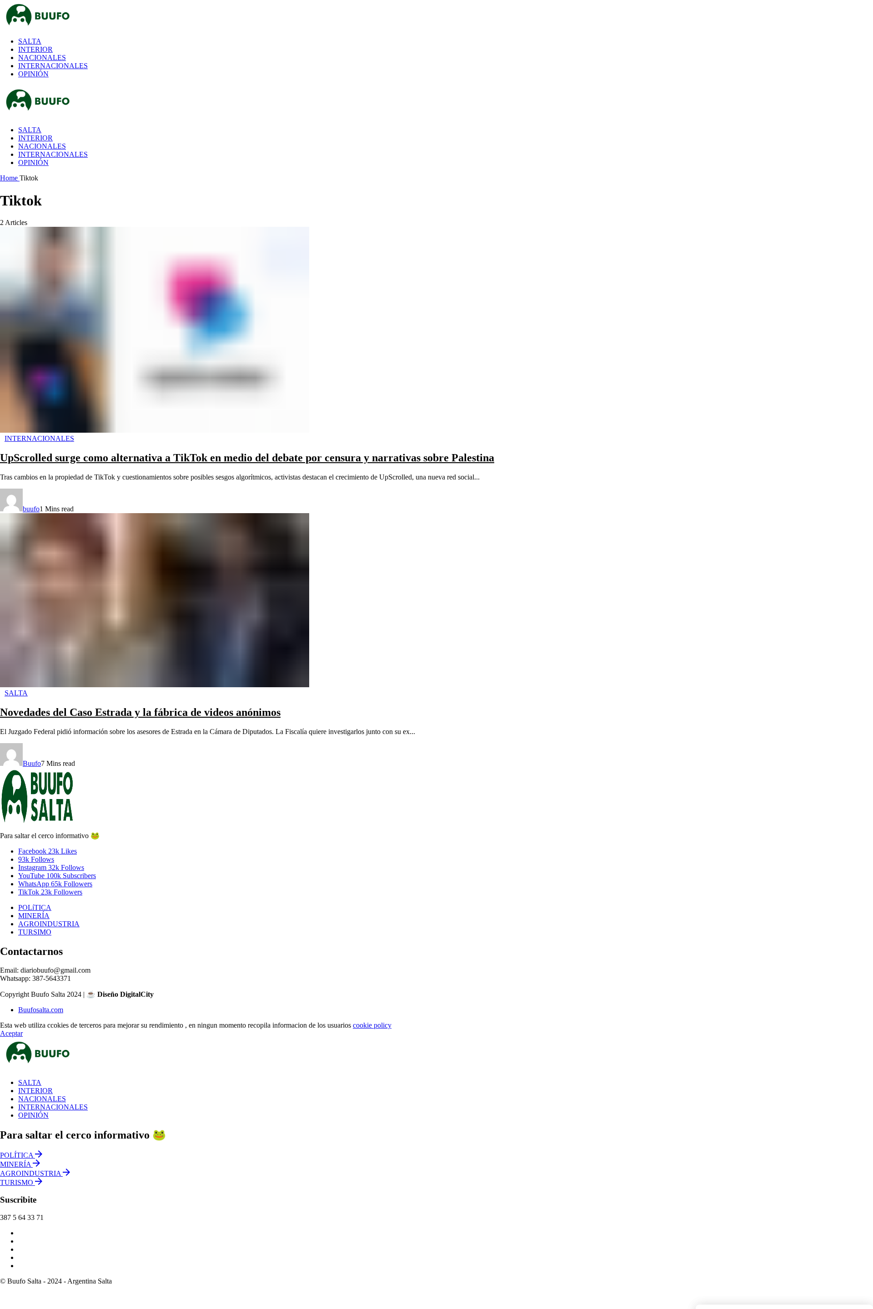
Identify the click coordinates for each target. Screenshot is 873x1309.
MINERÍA (34, 915)
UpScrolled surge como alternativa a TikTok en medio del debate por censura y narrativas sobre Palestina (247, 458)
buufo (31, 509)
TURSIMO (34, 932)
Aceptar (11, 1033)
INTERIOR (35, 1090)
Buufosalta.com (40, 1010)
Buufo (32, 763)
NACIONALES (42, 1099)
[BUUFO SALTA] (268, 15)
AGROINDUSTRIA (49, 924)
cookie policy (372, 1025)
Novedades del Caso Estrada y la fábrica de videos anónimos (140, 712)
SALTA (29, 1082)
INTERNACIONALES (53, 1107)
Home (10, 178)
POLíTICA (34, 907)
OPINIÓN (33, 1115)
